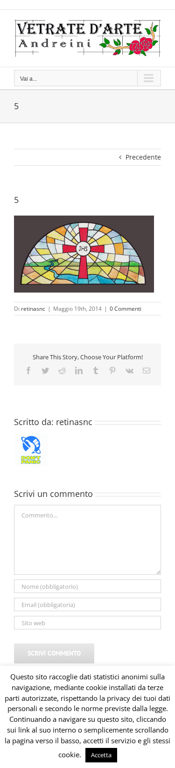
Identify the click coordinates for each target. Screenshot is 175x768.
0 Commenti (125, 309)
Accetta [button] (101, 755)
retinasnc (33, 309)
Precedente (143, 157)
